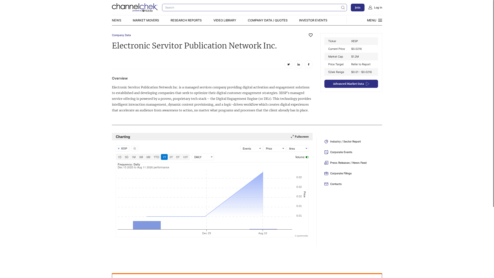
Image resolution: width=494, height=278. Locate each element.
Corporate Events (341, 152)
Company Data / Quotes (268, 20)
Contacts (336, 184)
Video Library (224, 20)
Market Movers (146, 20)
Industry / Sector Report (345, 141)
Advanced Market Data (348, 84)
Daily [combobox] (197, 157)
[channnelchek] (135, 7)
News (116, 20)
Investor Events (313, 20)
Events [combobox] (247, 148)
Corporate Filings (341, 173)
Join (357, 7)
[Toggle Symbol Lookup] (134, 148)
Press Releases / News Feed (348, 162)
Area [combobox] (292, 148)
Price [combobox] (269, 148)
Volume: (300, 157)
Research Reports (186, 20)
